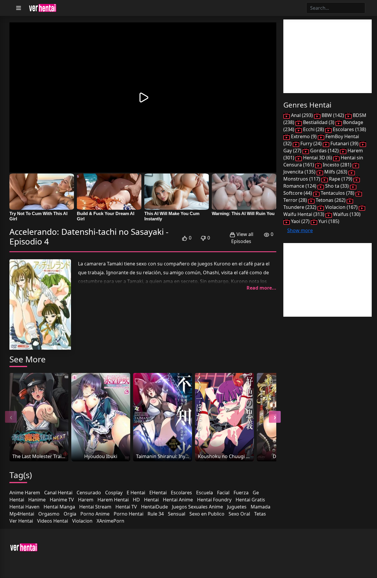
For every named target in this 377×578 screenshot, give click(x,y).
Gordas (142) (324, 150)
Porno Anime (95, 514)
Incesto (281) (337, 164)
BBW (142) (332, 115)
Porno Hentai (128, 514)
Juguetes (237, 506)
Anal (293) (302, 115)
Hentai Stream (95, 506)
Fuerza (241, 492)
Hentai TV (126, 506)
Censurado (89, 492)
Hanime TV (62, 499)
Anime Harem (24, 492)
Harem (85, 499)
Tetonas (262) (331, 200)
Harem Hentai (113, 499)
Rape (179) (340, 179)
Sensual (176, 514)
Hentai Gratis (250, 499)
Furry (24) (311, 143)
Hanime (37, 499)
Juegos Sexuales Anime (197, 506)
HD (136, 499)
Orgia (70, 514)
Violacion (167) (341, 207)
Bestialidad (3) (318, 122)
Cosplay (114, 492)
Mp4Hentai (21, 514)
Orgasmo (48, 514)
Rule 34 (156, 514)
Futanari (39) (344, 143)
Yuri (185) (328, 221)
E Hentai (136, 492)
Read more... (261, 288)
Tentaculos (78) (337, 193)
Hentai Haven (24, 506)
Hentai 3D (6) (317, 157)
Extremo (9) (304, 136)
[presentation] (11, 417)
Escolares (181, 492)
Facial (223, 492)
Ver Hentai (21, 521)
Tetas (260, 514)
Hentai (151, 499)
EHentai (158, 492)
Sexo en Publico (206, 514)
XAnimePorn (110, 521)
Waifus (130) (346, 214)
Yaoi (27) (300, 221)
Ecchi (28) (313, 129)
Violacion (82, 521)
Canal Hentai (58, 492)
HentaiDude (154, 506)
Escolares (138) (349, 129)
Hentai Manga (59, 506)
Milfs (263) (335, 172)
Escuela (204, 492)
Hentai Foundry (214, 499)
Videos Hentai (52, 521)
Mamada (260, 506)
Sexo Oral (239, 514)
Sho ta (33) (337, 186)
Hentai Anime (178, 499)
